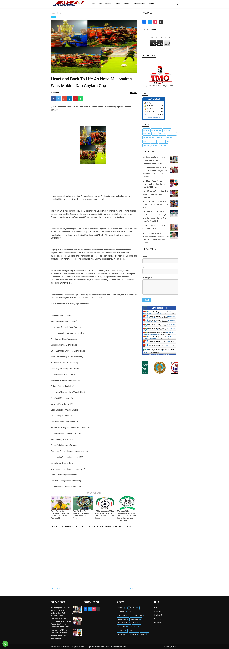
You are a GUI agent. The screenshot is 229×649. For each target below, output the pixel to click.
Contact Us (158, 615)
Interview (168, 137)
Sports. (154, 145)
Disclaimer (158, 623)
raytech (173, 647)
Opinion (153, 141)
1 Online (149, 117)
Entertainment (149, 137)
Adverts (167, 130)
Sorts (169, 141)
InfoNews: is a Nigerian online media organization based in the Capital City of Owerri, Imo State (94, 647)
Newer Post (56, 589)
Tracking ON (156, 117)
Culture (162, 134)
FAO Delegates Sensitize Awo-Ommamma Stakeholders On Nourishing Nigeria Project (154, 160)
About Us (157, 611)
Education (172, 134)
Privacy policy (159, 619)
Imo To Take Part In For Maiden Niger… (158, 333)
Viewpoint (163, 145)
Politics (161, 141)
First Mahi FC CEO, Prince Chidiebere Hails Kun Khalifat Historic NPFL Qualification (153, 184)
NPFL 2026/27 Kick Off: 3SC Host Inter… (157, 312)
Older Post (131, 589)
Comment (134, 92)
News (145, 141)
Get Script (152, 354)
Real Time (158, 354)
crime (155, 134)
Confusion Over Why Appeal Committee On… (159, 325)
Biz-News (146, 134)
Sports (53, 16)
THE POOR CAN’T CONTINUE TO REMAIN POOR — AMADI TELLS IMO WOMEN (155, 205)
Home (156, 608)
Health (159, 137)
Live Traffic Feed (159, 308)
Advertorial (156, 130)
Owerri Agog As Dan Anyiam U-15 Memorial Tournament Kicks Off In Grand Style (155, 194)
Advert (146, 130)
